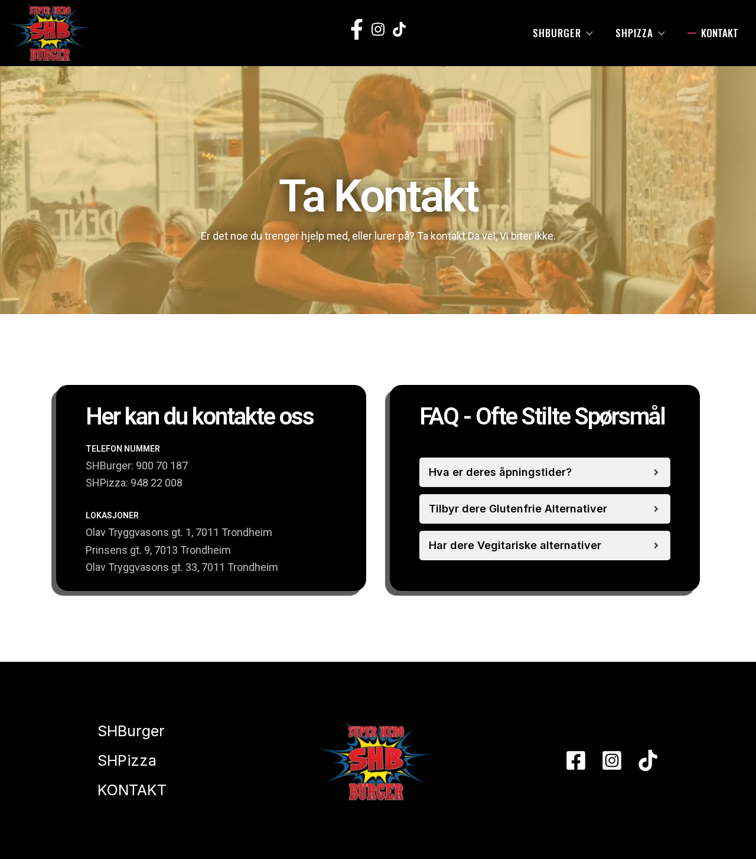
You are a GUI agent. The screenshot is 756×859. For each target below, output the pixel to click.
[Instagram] (612, 760)
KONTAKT (719, 32)
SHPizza (634, 32)
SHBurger (557, 32)
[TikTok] (648, 760)
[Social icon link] (357, 29)
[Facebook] (575, 760)
